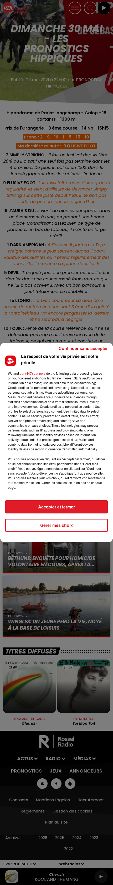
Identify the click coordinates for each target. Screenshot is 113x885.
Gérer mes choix (56, 525)
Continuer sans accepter (83, 348)
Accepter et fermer (56, 507)
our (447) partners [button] (32, 373)
